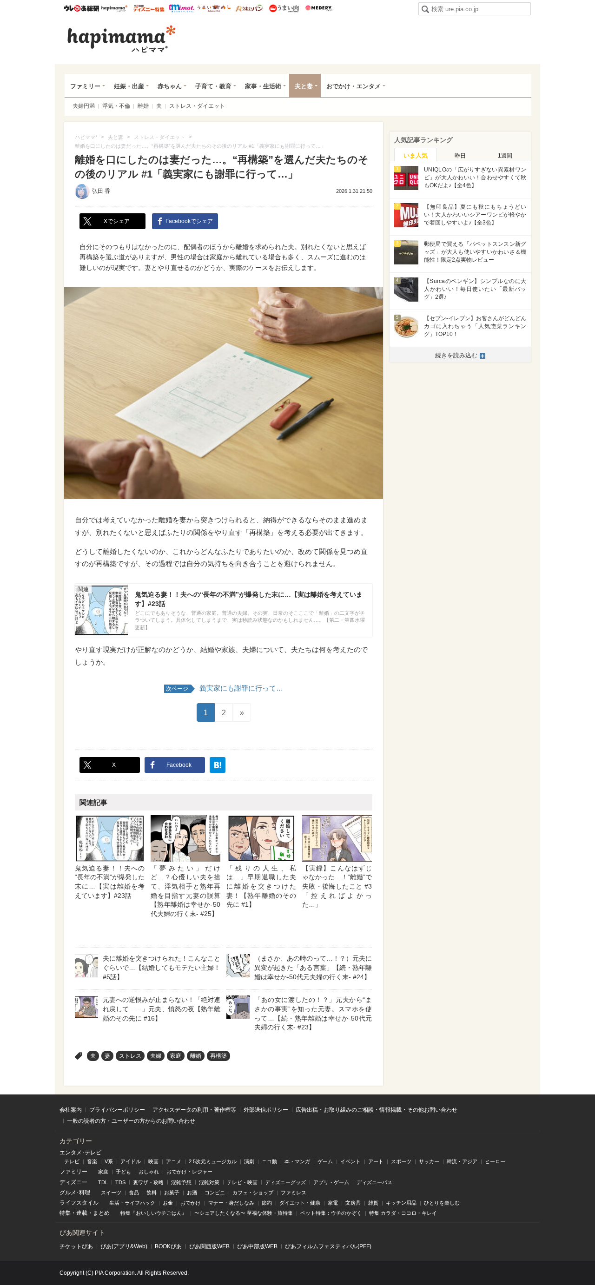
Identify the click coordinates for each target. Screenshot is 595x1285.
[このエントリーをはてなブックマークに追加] (217, 765)
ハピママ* (114, 8)
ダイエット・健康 (299, 1203)
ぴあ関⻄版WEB (209, 1246)
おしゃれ (149, 1171)
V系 (109, 1161)
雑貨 (373, 1203)
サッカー (429, 1161)
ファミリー (85, 86)
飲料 (151, 1192)
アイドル (130, 1161)
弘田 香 (101, 191)
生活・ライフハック (132, 1203)
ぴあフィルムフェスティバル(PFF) (328, 1246)
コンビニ (215, 1192)
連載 (81, 1213)
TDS (120, 1182)
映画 (153, 1161)
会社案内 (71, 1110)
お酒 (192, 1192)
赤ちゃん (170, 86)
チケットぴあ (76, 1246)
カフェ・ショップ (252, 1192)
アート (375, 1161)
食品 (134, 1192)
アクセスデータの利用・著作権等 (194, 1110)
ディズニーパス (374, 1182)
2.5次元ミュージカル (213, 1161)
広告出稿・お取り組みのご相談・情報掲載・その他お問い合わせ (376, 1110)
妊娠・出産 (129, 86)
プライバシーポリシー (117, 1110)
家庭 (175, 1056)
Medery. (318, 8)
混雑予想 (181, 1182)
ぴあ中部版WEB (257, 1246)
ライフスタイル (79, 1202)
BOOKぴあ (168, 1246)
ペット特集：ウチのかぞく (331, 1213)
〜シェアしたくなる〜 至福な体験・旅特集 (243, 1213)
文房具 (353, 1203)
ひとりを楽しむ (442, 1203)
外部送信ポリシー (266, 1110)
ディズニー (73, 1182)
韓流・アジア (462, 1161)
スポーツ (401, 1161)
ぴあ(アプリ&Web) (123, 1246)
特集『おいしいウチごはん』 (153, 1213)
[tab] (415, 155)
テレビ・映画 (242, 1182)
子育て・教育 (213, 86)
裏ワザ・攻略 (148, 1182)
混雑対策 (209, 1182)
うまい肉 (283, 8)
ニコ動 (269, 1161)
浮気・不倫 (116, 106)
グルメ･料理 (75, 1192)
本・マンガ (297, 1161)
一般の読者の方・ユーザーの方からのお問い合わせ (131, 1121)
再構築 (218, 1056)
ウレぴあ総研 (81, 8)
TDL (103, 1182)
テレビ (71, 1161)
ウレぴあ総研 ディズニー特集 (149, 8)
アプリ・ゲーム (331, 1182)
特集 (65, 1213)
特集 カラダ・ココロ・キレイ (403, 1213)
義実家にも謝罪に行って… (224, 688)
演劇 (249, 1161)
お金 (168, 1203)
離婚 (143, 106)
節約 (267, 1203)
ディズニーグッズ (285, 1182)
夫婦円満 (84, 106)
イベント (350, 1161)
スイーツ (111, 1192)
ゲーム (325, 1161)
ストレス (130, 1056)
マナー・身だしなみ (231, 1203)
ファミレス (293, 1192)
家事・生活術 (263, 86)
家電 (333, 1203)
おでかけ (190, 1203)
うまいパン (248, 8)
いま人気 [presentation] (415, 155)
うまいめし (214, 8)
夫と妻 (304, 86)
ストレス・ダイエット (197, 106)
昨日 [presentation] (460, 155)
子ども (123, 1171)
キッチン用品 (401, 1203)
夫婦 (155, 1056)
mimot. (181, 8)
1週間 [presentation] (505, 155)
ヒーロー (495, 1161)
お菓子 (171, 1192)
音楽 (92, 1161)
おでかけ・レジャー (189, 1171)
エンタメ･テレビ (80, 1152)
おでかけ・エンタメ (353, 86)
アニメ (173, 1161)
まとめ (101, 1213)
